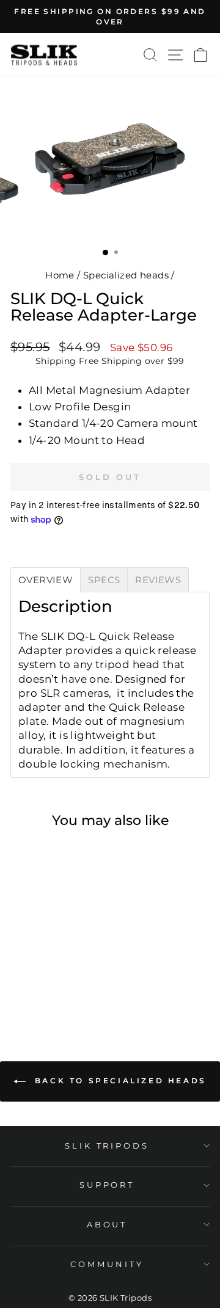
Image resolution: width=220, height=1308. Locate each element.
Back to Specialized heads (119, 1081)
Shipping (55, 360)
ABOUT (107, 1224)
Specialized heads (126, 275)
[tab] (45, 579)
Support (107, 1185)
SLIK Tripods (107, 1145)
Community (107, 1264)
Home (60, 275)
